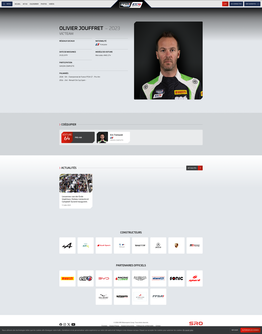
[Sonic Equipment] (176, 278)
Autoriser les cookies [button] (250, 330)
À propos (104, 326)
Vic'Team (66, 33)
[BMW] (122, 245)
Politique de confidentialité (144, 326)
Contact (158, 326)
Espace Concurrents (127, 326)
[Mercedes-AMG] (158, 245)
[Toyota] (195, 245)
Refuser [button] (235, 330)
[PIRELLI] (67, 278)
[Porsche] (176, 245)
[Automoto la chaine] (122, 297)
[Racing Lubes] (122, 278)
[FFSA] (158, 297)
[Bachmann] (140, 278)
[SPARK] (195, 278)
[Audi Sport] (104, 245)
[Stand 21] (158, 278)
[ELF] (86, 278)
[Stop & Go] (140, 297)
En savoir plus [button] (188, 330)
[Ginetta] (140, 245)
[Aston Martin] (86, 245)
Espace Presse (114, 326)
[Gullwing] (104, 297)
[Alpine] (67, 245)
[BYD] (104, 278)
